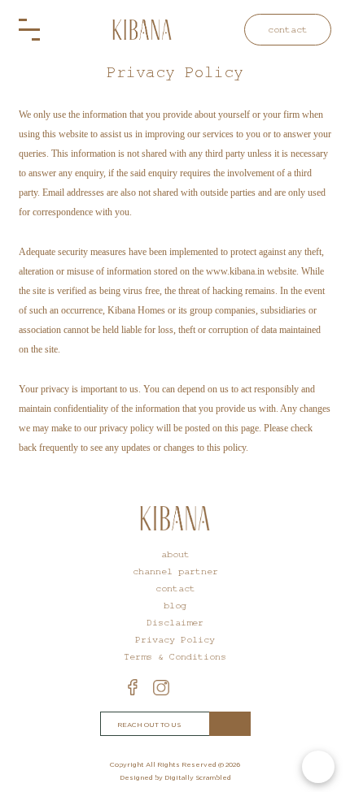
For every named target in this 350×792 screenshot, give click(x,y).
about (175, 554)
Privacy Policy (175, 640)
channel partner (175, 571)
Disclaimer (175, 623)
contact (288, 30)
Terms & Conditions (175, 657)
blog (175, 605)
